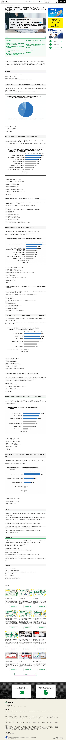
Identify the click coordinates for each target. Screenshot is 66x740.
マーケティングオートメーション (31, 718)
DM (13, 722)
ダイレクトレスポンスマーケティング (10, 729)
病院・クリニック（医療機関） (19, 711)
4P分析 (38, 727)
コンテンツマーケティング (33, 716)
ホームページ (7, 718)
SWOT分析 (24, 726)
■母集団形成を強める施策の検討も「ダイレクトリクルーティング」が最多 (36, 41)
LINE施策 (20, 716)
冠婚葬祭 (30, 711)
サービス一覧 (55, 41)
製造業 (48, 710)
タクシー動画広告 (49, 722)
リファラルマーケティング (28, 717)
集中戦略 (6, 727)
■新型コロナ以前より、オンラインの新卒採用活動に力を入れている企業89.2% (15, 44)
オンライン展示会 (19, 717)
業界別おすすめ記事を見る (22, 706)
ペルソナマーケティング (44, 728)
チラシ (17, 722)
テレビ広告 (56, 722)
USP (43, 726)
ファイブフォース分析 (17, 726)
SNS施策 (15, 716)
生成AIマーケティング (34, 729)
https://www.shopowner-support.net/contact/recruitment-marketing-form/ (27, 530)
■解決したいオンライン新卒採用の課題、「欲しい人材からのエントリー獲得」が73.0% (36, 45)
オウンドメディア (42, 716)
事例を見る (14, 706)
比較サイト (13, 717)
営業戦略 (56, 727)
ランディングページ (14, 718)
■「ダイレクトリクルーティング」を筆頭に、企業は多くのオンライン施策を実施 (15, 54)
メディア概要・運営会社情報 (9, 733)
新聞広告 (34, 722)
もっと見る (25, 674)
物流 (57, 710)
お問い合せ (62, 1)
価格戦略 (10, 728)
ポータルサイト (7, 717)
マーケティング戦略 (24, 727)
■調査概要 (9, 40)
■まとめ (28, 47)
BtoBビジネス (7, 710)
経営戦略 (6, 726)
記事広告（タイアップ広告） (54, 717)
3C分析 (29, 726)
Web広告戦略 (36, 728)
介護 (27, 711)
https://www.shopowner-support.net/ (38, 61)
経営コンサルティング (22, 710)
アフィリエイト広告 (45, 717)
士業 (5, 711)
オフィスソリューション (31, 710)
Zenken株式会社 (60, 737)
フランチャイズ (43, 710)
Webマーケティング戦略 (28, 728)
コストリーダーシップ (49, 726)
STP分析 (17, 727)
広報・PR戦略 (51, 727)
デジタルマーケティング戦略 (18, 728)
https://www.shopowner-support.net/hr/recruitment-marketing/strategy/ (18, 550)
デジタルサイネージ (8, 722)
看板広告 (39, 722)
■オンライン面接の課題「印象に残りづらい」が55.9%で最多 (16, 50)
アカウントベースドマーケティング (23, 729)
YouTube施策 (25, 716)
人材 (38, 710)
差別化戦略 (56, 726)
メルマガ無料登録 (56, 47)
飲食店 (35, 711)
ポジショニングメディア (50, 716)
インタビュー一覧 (56, 44)
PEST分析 (10, 726)
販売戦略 (6, 728)
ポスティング (22, 722)
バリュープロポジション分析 (36, 726)
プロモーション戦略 (44, 727)
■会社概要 (29, 52)
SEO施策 (6, 716)
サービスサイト (21, 718)
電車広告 (43, 722)
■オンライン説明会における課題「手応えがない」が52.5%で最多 (15, 47)
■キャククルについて (30, 50)
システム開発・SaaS (14, 710)
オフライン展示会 (28, 722)
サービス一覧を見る (8, 706)
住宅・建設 (53, 710)
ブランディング (11, 727)
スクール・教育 (10, 711)
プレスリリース (40, 718)
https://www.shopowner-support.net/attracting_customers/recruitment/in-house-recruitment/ (22, 554)
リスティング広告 (37, 717)
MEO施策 (10, 716)
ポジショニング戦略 (32, 727)
